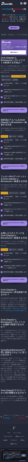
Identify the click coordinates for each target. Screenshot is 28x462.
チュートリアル (17, 432)
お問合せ (22, 440)
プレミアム (4, 136)
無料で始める (14, 27)
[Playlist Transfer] (7, 3)
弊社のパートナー (20, 436)
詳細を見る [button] (8, 458)
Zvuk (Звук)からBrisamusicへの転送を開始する (14, 110)
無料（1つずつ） (6, 76)
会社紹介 (5, 440)
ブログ (8, 432)
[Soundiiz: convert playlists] (14, 427)
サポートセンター (8, 436)
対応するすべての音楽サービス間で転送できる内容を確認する (14, 309)
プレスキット (14, 440)
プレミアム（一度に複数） (18, 76)
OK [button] (23, 455)
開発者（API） (14, 443)
